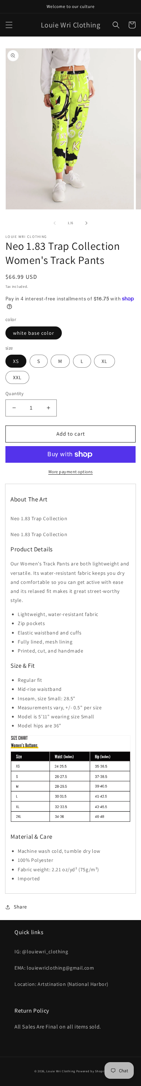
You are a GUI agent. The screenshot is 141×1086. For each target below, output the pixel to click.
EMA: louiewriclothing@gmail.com (54, 968)
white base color (33, 333)
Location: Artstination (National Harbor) (61, 984)
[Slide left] (55, 223)
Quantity (14, 393)
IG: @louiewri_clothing (41, 951)
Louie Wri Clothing (60, 1071)
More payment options (70, 471)
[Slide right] (86, 223)
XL (104, 361)
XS (16, 361)
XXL (17, 377)
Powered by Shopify (91, 1071)
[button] (9, 25)
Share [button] (20, 906)
